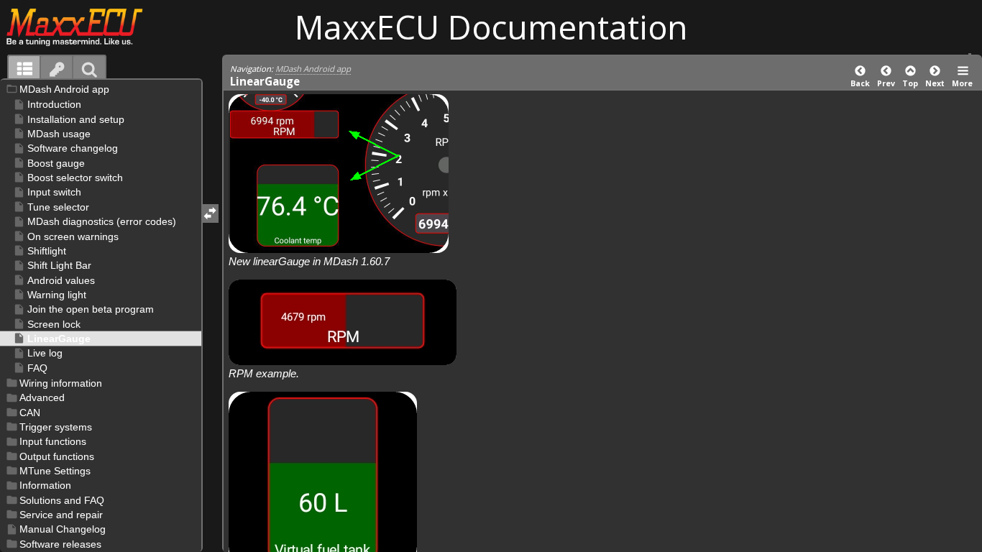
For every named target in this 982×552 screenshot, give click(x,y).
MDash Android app (313, 68)
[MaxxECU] (82, 26)
